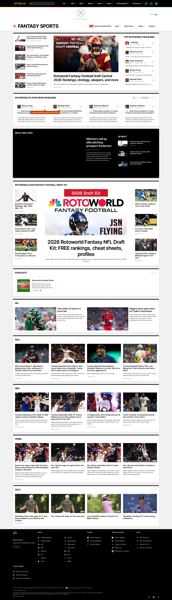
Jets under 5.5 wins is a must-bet (69, 310)
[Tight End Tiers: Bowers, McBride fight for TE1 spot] (146, 245)
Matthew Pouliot (127, 378)
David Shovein (30, 59)
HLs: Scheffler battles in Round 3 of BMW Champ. (102, 517)
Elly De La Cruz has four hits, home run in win (138, 56)
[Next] (155, 97)
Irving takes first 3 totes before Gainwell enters (138, 75)
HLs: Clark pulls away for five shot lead (67, 516)
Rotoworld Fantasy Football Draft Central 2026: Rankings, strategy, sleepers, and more (86, 78)
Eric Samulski (37, 40)
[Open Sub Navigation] (67, 3)
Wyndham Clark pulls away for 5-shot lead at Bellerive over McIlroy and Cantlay (31, 518)
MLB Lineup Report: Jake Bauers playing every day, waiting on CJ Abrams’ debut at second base (29, 368)
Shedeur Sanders (137, 106)
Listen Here (36, 290)
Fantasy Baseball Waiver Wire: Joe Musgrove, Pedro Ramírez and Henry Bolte (139, 368)
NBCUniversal (22, 590)
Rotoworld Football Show (43, 280)
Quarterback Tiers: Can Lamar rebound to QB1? (25, 230)
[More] (146, 3)
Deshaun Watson (101, 106)
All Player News (145, 97)
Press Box (47, 587)
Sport (117, 26)
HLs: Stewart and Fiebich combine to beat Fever (139, 466)
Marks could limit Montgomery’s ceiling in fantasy (37, 65)
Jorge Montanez (55, 378)
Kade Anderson (136, 61)
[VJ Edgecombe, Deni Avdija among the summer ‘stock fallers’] (104, 402)
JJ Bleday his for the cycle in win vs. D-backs (138, 47)
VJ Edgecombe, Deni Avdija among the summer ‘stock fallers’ (103, 416)
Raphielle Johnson (19, 427)
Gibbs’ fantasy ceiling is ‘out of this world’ (145, 205)
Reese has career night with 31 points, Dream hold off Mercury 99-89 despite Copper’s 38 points (32, 467)
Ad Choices (54, 587)
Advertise (15, 587)
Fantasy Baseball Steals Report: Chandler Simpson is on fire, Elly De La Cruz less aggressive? (103, 368)
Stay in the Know (18, 540)
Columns (152, 26)
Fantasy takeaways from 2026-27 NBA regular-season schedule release (31, 416)
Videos (140, 26)
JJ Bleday (134, 42)
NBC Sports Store (40, 587)
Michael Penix (136, 79)
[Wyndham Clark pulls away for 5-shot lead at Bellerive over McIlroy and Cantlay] (32, 503)
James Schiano (30, 40)
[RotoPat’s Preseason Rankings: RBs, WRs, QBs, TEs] (26, 195)
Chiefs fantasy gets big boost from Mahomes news (36, 74)
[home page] (20, 3)
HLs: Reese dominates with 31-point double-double (102, 466)
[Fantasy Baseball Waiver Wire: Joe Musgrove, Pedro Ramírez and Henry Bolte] (140, 353)
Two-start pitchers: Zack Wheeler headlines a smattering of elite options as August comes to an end (37, 56)
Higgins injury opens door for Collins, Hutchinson (142, 310)
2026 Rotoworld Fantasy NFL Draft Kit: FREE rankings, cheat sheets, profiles (86, 248)
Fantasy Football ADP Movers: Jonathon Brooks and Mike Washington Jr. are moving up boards (36, 84)
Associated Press (19, 479)
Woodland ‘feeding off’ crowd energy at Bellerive (139, 517)
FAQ (34, 587)
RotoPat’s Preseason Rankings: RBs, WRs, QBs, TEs (24, 206)
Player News (128, 26)
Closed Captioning (27, 587)
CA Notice (81, 587)
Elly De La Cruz (136, 52)
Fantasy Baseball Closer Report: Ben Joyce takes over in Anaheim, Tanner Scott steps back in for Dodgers (67, 368)
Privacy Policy (61, 587)
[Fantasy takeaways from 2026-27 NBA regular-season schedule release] (32, 402)
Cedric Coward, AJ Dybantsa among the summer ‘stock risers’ (138, 416)
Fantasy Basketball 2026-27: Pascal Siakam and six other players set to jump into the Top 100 (66, 417)
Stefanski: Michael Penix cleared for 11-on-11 (138, 84)
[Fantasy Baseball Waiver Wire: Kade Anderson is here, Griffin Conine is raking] (20, 39)
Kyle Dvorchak (30, 87)
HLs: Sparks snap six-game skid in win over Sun (67, 466)
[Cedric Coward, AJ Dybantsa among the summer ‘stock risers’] (140, 402)
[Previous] (151, 97)
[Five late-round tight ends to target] (146, 220)
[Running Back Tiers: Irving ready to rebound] (26, 245)
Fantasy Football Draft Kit (100, 26)
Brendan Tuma (18, 378)
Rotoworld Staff (57, 87)
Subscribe (16, 546)
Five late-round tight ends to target (144, 230)
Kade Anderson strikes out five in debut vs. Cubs (139, 66)
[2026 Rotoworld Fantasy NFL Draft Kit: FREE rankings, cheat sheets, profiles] (86, 212)
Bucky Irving (135, 70)
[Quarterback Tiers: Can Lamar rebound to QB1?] (26, 220)
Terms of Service (88, 587)
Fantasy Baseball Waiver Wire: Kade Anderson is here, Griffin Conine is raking (36, 37)
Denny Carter (138, 233)
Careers (20, 587)
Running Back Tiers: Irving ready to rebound (25, 254)
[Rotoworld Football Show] (23, 285)
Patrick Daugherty (19, 211)
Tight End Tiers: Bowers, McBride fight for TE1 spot (145, 255)
